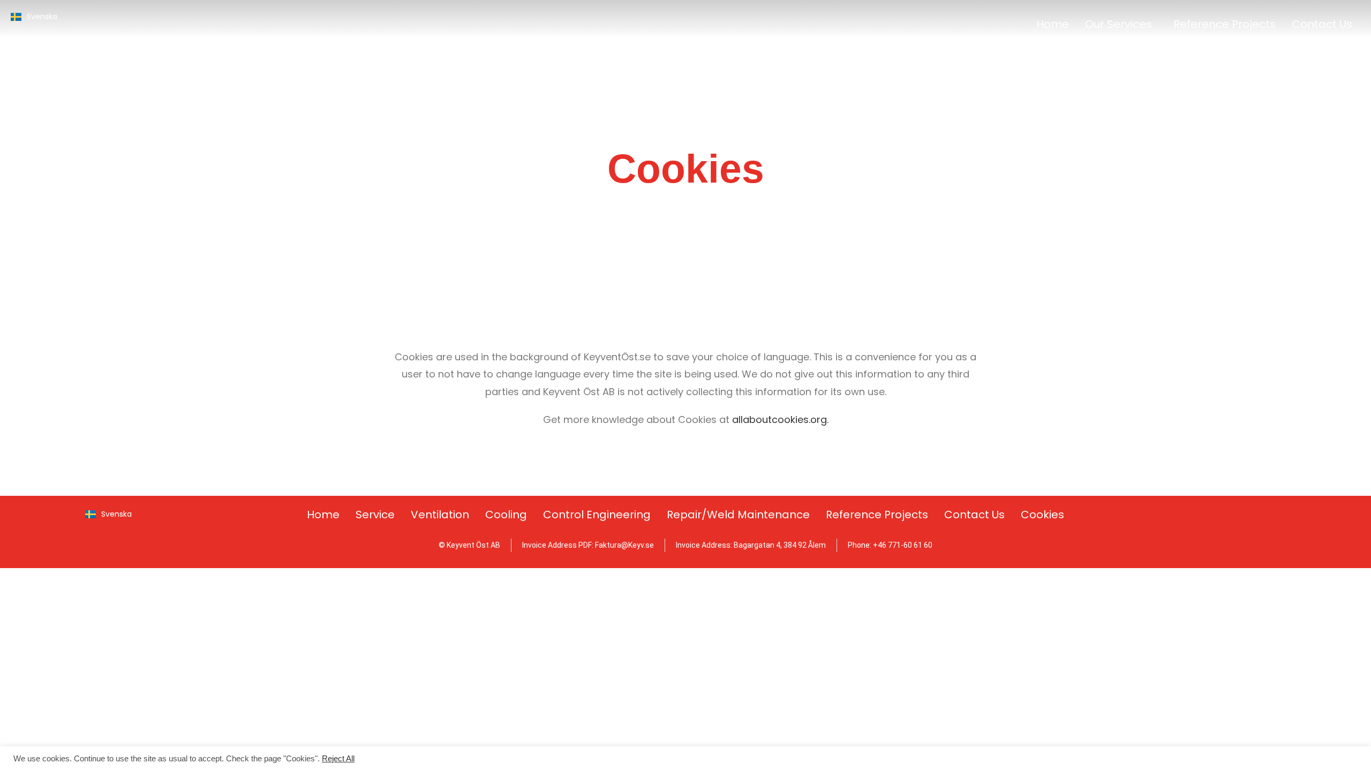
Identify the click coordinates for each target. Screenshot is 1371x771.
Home (1052, 24)
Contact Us (1322, 24)
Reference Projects (1224, 24)
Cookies (1042, 514)
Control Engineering (597, 514)
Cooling (506, 514)
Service (375, 514)
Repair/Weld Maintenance (738, 514)
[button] (1121, 24)
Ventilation (440, 514)
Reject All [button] (338, 758)
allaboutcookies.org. (780, 419)
